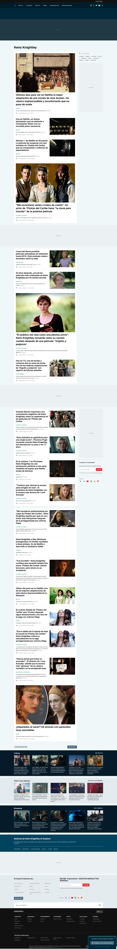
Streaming (18, 808)
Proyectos (19, 281)
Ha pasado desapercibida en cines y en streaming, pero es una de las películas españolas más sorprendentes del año (58, 770)
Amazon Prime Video (35, 849)
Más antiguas (72, 747)
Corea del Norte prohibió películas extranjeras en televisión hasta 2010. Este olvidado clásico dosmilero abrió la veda (32, 255)
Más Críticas (98, 753)
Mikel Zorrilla (23, 158)
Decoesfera (82, 921)
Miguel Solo (22, 267)
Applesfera (16, 923)
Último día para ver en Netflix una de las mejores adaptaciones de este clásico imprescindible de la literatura (32, 592)
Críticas (17, 753)
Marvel (89, 58)
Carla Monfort (23, 582)
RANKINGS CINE (54, 5)
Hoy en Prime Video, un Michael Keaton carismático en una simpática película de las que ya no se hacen (21, 825)
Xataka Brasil (17, 940)
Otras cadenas (20, 374)
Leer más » (48, 110)
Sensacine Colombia (45, 940)
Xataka (15, 919)
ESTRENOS (29, 5)
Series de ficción (25, 849)
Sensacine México (44, 937)
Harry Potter (93, 60)
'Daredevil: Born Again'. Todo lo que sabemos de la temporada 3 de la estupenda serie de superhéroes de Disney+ (95, 797)
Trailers (18, 550)
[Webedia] (99, 1)
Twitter (102, 5)
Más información (58, 947)
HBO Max (56, 849)
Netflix (18, 108)
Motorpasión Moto (71, 921)
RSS (94, 481)
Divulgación (19, 262)
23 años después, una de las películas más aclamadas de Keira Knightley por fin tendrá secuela (32, 275)
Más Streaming (98, 808)
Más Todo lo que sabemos (95, 780)
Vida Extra (29, 921)
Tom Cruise (95, 58)
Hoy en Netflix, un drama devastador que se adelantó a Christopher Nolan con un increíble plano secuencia (30, 122)
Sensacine (43, 919)
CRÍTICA (20, 5)
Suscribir (99, 469)
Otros (18, 620)
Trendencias (82, 919)
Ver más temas (18, 898)
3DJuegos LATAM (31, 937)
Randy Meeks (22, 455)
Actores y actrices (21, 215)
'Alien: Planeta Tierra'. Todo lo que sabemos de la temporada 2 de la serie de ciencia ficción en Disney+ (40, 797)
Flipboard (97, 5)
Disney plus (47, 883)
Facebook (94, 5)
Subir (98, 911)
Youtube (99, 5)
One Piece (94, 56)
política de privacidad (97, 473)
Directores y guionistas (23, 672)
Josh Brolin (83, 58)
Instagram (91, 5)
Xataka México (17, 937)
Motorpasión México (71, 937)
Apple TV (44, 849)
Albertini (21, 479)
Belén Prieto (22, 113)
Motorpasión (69, 919)
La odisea (81, 56)
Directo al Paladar (57, 919)
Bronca (100, 56)
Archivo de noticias (21, 747)
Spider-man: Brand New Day (35, 893)
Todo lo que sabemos (22, 781)
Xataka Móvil (17, 921)
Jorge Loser (22, 431)
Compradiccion (83, 923)
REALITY (37, 5)
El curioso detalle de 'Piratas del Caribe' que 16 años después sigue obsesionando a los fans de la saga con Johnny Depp (31, 613)
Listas (17, 734)
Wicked (86, 60)
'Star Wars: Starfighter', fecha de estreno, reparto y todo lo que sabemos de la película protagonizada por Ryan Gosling (22, 797)
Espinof (42, 921)
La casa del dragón (18, 892)
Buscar (99, 905)
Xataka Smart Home (18, 925)
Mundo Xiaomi (17, 928)
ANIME (45, 5)
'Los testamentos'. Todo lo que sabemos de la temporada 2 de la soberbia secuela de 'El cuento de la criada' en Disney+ (77, 797)
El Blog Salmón (96, 919)
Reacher (81, 60)
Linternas (88, 56)
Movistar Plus (17, 886)
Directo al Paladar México (57, 938)
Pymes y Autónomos (97, 921)
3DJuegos (29, 919)
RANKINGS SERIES (67, 5)
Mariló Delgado (23, 380)
